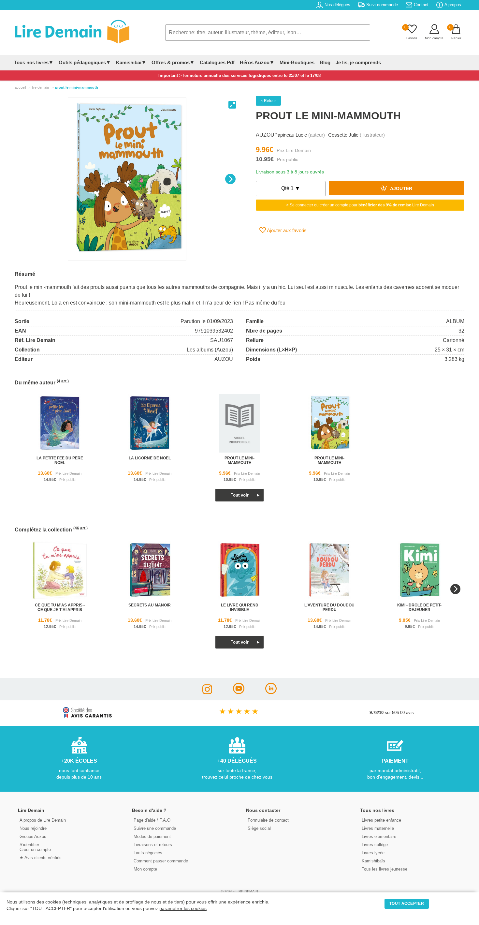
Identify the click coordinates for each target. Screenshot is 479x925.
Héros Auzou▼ (257, 62)
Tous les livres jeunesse (384, 869)
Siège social (259, 828)
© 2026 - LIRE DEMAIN (239, 891)
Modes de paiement (152, 836)
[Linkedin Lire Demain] (271, 692)
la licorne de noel (150, 458)
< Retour (268, 100)
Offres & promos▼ (173, 62)
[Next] (230, 179)
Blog (325, 62)
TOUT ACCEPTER (406, 903)
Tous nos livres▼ (33, 62)
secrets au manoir (149, 605)
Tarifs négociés (148, 852)
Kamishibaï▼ (131, 62)
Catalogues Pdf (217, 62)
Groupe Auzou (33, 836)
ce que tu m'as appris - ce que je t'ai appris (60, 607)
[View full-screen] (232, 105)
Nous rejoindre (33, 828)
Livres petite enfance (381, 820)
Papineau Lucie (290, 135)
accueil (20, 87)
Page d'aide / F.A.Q (152, 820)
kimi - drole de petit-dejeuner (419, 607)
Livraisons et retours (153, 844)
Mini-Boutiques (297, 62)
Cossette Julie (343, 135)
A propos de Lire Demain (43, 820)
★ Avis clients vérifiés (41, 857)
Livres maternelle (378, 828)
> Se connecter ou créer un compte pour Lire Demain (360, 205)
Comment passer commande (161, 860)
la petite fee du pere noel (59, 460)
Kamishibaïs (373, 860)
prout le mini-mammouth (239, 460)
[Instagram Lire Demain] (207, 692)
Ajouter (401, 188)
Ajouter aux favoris (286, 230)
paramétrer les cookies (183, 908)
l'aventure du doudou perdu (329, 607)
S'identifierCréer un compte (35, 847)
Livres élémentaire (379, 836)
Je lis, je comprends (358, 62)
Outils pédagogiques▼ (85, 62)
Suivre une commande (155, 828)
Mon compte (145, 869)
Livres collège (375, 844)
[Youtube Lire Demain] (238, 692)
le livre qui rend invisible (239, 607)
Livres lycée (373, 852)
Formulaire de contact (268, 820)
